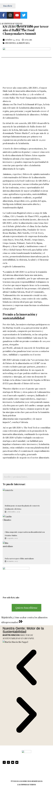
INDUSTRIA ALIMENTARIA (17, 43)
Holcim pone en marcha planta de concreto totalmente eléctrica (22, 507)
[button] (26, 667)
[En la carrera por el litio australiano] (9, 548)
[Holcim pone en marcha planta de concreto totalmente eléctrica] (9, 495)
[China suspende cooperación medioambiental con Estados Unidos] (9, 521)
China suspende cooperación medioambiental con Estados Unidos (25, 533)
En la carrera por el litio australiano (19, 558)
